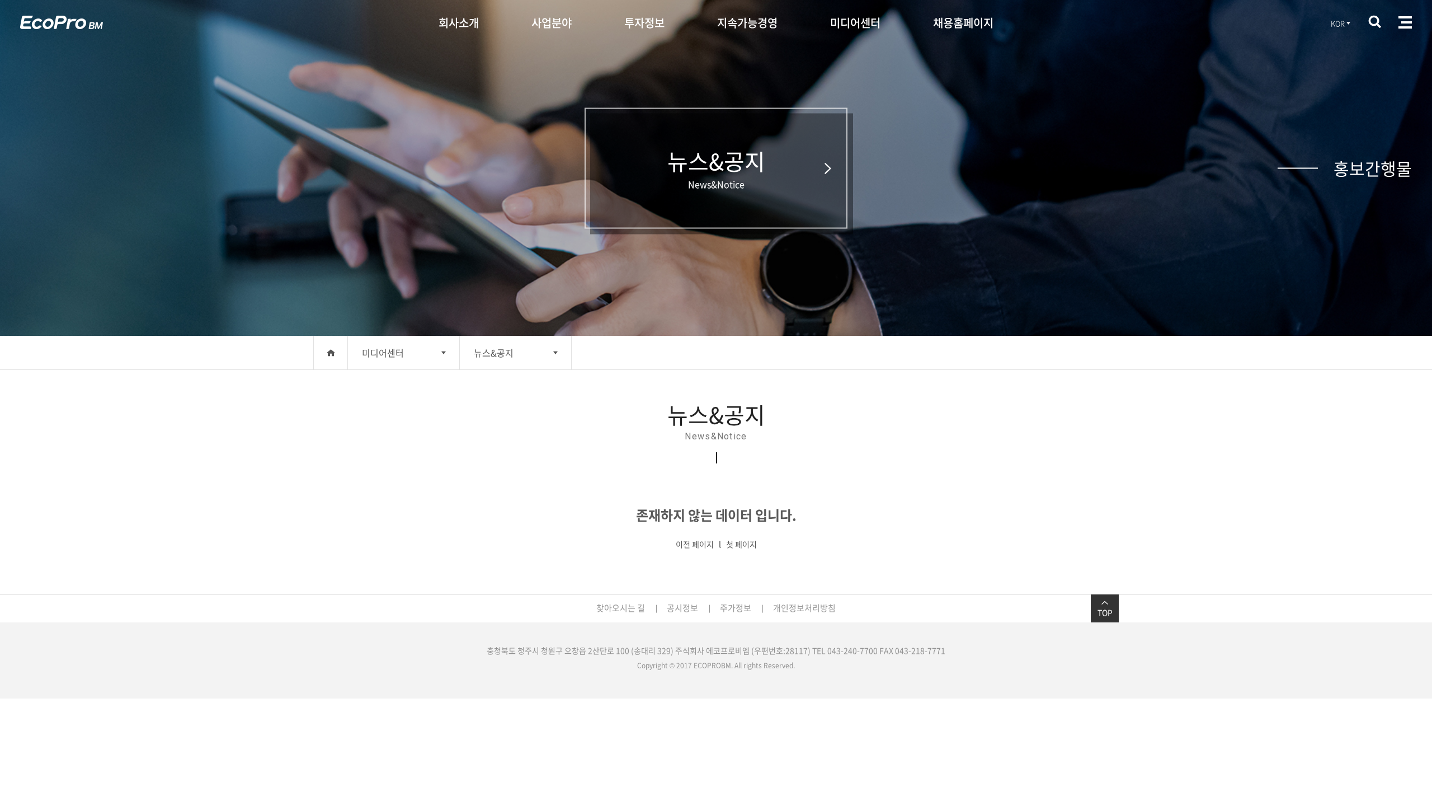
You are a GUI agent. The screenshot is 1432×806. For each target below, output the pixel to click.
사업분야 (551, 23)
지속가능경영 (747, 23)
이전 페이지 (695, 544)
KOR (1338, 23)
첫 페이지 (741, 544)
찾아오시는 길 (620, 608)
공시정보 (682, 608)
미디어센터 (855, 23)
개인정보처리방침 (804, 608)
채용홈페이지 (963, 23)
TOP (1105, 612)
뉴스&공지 (494, 352)
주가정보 (735, 608)
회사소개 (459, 23)
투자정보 (644, 23)
